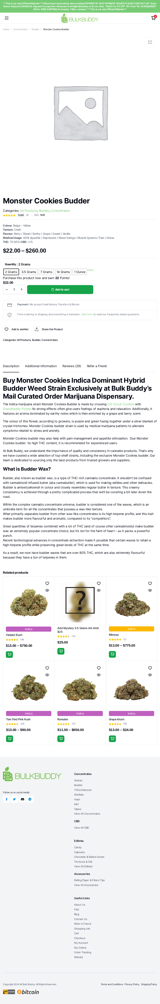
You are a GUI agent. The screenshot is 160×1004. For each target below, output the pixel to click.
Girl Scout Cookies (120, 404)
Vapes (77, 809)
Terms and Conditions (112, 984)
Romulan (62, 719)
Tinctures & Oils (83, 861)
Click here (87, 314)
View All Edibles (83, 866)
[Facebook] (6, 799)
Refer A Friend (82, 923)
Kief (76, 804)
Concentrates (20, 29)
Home (6, 29)
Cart (76, 933)
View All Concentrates (87, 813)
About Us (79, 904)
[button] (150, 42)
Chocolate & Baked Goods (89, 856)
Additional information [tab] (41, 366)
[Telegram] (29, 799)
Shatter (78, 780)
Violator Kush (14, 634)
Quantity (10, 264)
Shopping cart (82, 928)
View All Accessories (86, 885)
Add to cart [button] (60, 651)
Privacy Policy (132, 984)
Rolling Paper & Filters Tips (89, 880)
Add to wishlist (6, 329)
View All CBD (81, 827)
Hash (77, 799)
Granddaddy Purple (17, 409)
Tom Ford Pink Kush (18, 719)
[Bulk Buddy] (80, 18)
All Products (28, 211)
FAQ (76, 909)
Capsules (79, 852)
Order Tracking (82, 952)
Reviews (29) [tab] (71, 366)
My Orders (80, 947)
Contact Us (80, 919)
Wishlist (78, 957)
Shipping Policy (149, 984)
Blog (76, 914)
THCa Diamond (82, 789)
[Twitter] (14, 799)
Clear (90, 269)
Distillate (79, 794)
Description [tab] (11, 366)
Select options (9, 654)
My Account (81, 942)
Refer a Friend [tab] (97, 366)
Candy (77, 847)
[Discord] (22, 799)
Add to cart (62, 289)
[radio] (11, 272)
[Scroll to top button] (154, 986)
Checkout (79, 938)
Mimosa (114, 634)
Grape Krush (116, 719)
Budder (35, 29)
